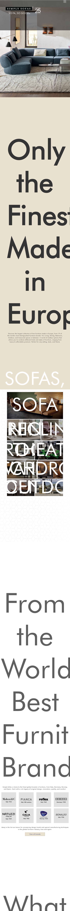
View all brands (35, 834)
